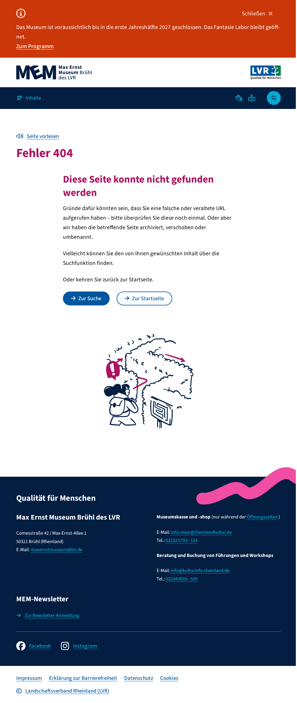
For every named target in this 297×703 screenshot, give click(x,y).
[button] (239, 98)
